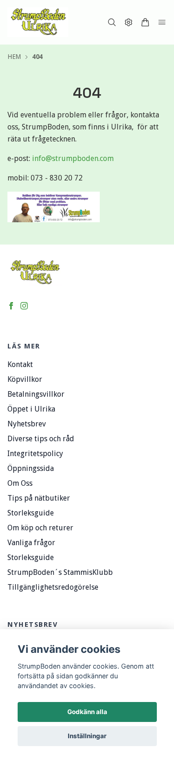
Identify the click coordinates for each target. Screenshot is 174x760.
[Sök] (111, 22)
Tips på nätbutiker (38, 498)
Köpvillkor (24, 379)
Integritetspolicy (35, 453)
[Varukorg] (145, 22)
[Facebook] (11, 305)
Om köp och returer (40, 527)
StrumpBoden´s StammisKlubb (60, 572)
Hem (14, 56)
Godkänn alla (87, 711)
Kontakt (20, 364)
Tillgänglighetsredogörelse (52, 587)
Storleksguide (30, 513)
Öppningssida (30, 468)
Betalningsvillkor (35, 394)
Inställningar (87, 736)
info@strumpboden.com (73, 158)
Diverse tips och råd (40, 438)
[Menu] (162, 22)
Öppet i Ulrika (31, 409)
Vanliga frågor (31, 542)
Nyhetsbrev (26, 423)
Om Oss (19, 483)
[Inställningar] (128, 22)
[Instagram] (24, 305)
